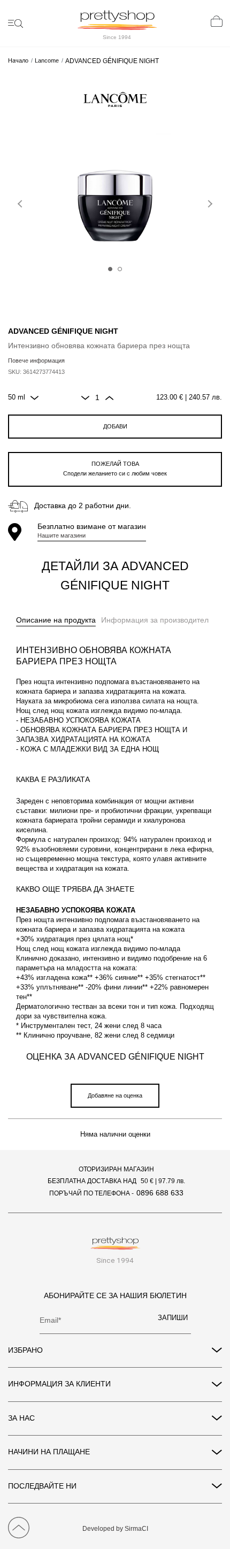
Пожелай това (115, 469)
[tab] (56, 620)
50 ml (16, 397)
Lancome (47, 61)
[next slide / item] (208, 201)
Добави (115, 426)
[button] (110, 269)
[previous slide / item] (21, 201)
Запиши (173, 1318)
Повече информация (36, 360)
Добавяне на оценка (115, 1095)
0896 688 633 (159, 1192)
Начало (18, 61)
